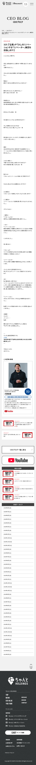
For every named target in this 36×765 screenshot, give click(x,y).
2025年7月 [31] (7, 557)
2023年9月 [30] (7, 639)
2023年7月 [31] (7, 647)
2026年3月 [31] (7, 526)
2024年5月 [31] (7, 609)
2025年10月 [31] (8, 545)
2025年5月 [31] (7, 564)
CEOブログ (9, 30)
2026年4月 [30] (7, 523)
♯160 (5, 337)
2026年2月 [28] (7, 530)
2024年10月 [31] (8, 590)
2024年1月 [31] (7, 624)
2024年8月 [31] (7, 598)
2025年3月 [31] (7, 572)
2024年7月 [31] (7, 602)
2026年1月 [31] (7, 534)
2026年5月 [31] (7, 519)
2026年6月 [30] (7, 515)
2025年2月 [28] (7, 575)
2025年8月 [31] (7, 553)
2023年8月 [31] (7, 643)
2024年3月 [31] (7, 617)
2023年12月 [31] (8, 628)
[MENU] (31, 4)
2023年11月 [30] (8, 632)
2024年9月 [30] (7, 594)
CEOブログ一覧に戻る (18, 450)
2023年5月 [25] (7, 654)
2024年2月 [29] (7, 620)
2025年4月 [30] (7, 568)
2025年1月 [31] (7, 579)
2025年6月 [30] (7, 560)
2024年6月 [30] (7, 605)
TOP (3, 30)
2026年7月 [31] (7, 511)
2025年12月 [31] (8, 538)
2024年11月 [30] (8, 587)
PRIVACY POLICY (9, 752)
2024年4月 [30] (7, 613)
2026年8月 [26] (7, 508)
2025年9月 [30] (7, 549)
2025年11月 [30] (8, 542)
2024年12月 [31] (8, 583)
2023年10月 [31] (8, 635)
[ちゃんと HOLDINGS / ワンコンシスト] (12, 5)
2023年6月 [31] (7, 650)
